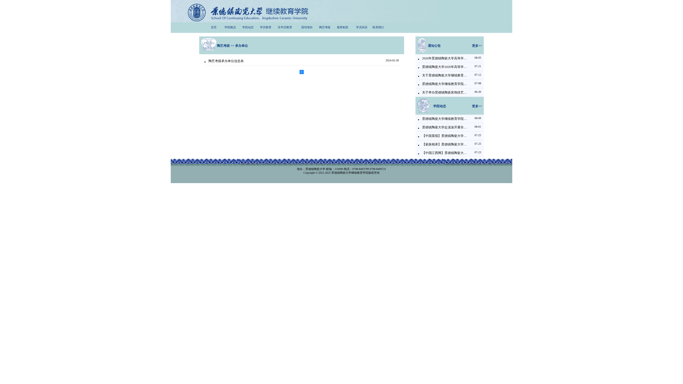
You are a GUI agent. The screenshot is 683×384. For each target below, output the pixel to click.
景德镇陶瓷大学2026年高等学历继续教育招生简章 (444, 67)
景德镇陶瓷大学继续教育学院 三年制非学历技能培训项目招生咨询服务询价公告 (444, 84)
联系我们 (378, 27)
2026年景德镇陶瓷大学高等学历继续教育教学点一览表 (444, 58)
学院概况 (230, 27)
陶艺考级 (324, 27)
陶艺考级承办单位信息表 (226, 61)
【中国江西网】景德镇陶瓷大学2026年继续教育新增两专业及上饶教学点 (444, 153)
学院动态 (248, 27)
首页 (214, 27)
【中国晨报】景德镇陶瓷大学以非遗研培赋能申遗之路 (444, 136)
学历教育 (265, 27)
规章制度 (342, 27)
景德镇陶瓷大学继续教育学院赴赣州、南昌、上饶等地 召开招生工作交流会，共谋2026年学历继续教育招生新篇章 (444, 119)
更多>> (477, 45)
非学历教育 (285, 27)
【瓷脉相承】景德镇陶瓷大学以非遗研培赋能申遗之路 (444, 144)
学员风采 (361, 27)
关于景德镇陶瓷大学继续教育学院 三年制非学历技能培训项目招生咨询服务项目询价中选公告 (444, 75)
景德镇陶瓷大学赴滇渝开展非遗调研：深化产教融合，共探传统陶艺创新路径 (444, 127)
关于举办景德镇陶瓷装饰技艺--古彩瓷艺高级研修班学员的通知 (444, 92)
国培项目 (307, 27)
